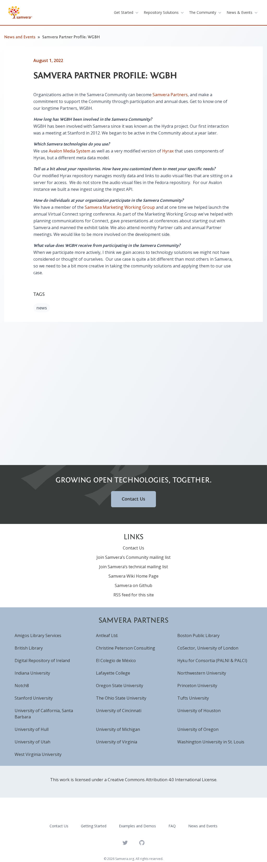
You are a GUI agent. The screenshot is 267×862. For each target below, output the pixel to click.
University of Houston (199, 710)
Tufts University (193, 698)
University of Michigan (118, 729)
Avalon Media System (69, 151)
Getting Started (93, 825)
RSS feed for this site (133, 595)
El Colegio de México (116, 660)
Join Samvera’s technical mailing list (133, 567)
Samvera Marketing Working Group (120, 207)
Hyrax (168, 151)
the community (202, 12)
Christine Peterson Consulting (125, 648)
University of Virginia (116, 742)
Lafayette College (113, 673)
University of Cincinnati (118, 710)
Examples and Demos (137, 825)
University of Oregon (198, 729)
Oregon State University (119, 685)
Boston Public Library (198, 635)
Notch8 (22, 685)
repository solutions (161, 12)
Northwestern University (201, 673)
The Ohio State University (121, 698)
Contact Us (133, 499)
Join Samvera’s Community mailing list (133, 557)
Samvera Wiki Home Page (133, 576)
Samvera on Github (133, 585)
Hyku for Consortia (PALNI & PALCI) (212, 660)
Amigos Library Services (38, 635)
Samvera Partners (170, 94)
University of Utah (32, 742)
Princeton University (197, 685)
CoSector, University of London (207, 648)
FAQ (172, 825)
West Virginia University (38, 754)
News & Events (239, 12)
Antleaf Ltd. (107, 635)
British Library (29, 648)
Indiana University (32, 673)
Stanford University (34, 698)
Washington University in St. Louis (210, 742)
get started (123, 12)
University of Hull (31, 729)
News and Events (19, 37)
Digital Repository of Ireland (42, 660)
